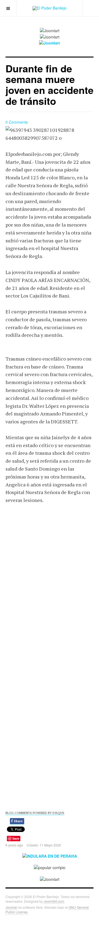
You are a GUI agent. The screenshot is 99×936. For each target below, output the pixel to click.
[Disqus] (50, 580)
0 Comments (17, 122)
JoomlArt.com (54, 901)
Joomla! (11, 907)
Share (17, 820)
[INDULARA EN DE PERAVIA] (49, 855)
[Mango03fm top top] (49, 43)
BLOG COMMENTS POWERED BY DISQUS (35, 813)
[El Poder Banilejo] (49, 8)
